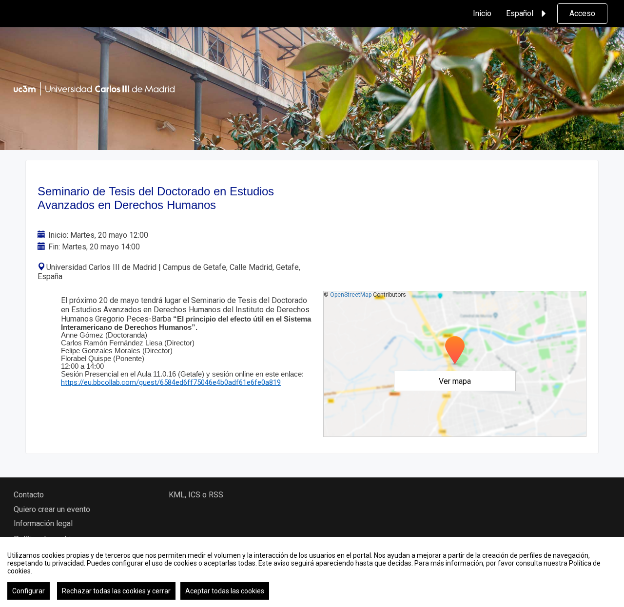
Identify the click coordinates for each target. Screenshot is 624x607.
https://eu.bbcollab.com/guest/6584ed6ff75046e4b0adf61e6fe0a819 (171, 382)
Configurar (28, 591)
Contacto (29, 494)
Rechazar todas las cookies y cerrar (116, 591)
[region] (312, 572)
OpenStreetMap (350, 294)
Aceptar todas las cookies (224, 591)
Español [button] (519, 13)
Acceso (582, 13)
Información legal (43, 523)
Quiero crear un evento (52, 509)
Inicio (482, 13)
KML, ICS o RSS (196, 494)
